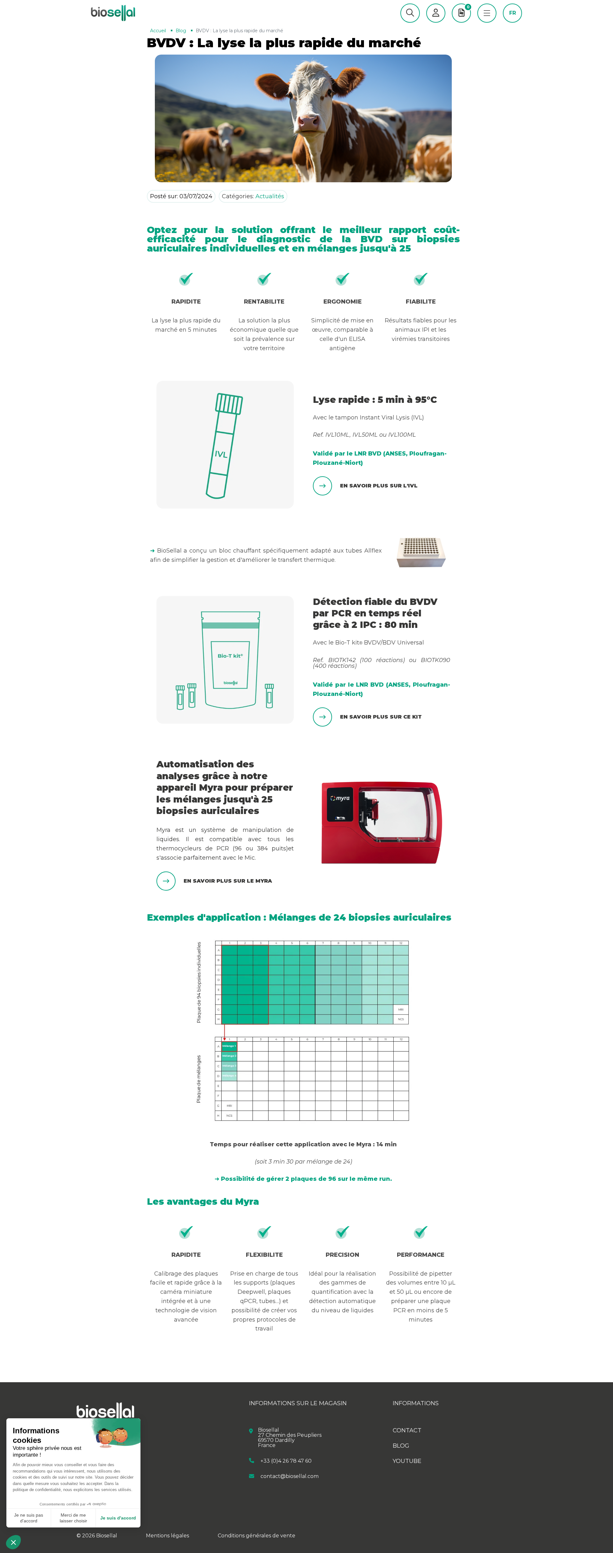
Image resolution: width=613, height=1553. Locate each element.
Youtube (407, 1461)
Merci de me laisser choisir (73, 1517)
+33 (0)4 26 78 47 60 (286, 1461)
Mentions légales (167, 1536)
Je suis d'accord (118, 1517)
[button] (410, 13)
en (512, 22)
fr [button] (512, 13)
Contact (407, 1430)
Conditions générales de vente (256, 1536)
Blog (181, 30)
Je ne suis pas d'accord (28, 1517)
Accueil (158, 31)
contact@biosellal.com (290, 1476)
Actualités (269, 196)
